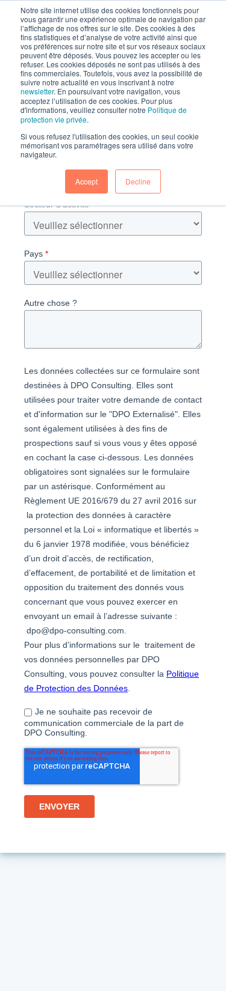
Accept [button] (86, 181)
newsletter (37, 91)
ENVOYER (59, 806)
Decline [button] (138, 181)
